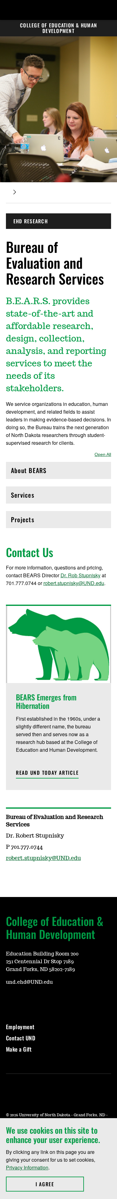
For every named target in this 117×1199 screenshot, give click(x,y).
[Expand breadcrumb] (14, 192)
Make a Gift (19, 1049)
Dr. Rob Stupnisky (80, 575)
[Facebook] (10, 1000)
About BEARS (37, 472)
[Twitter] (25, 1000)
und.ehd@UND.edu (29, 982)
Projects (37, 521)
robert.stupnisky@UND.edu (73, 583)
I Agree (60, 1184)
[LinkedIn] (40, 1000)
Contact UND (21, 1038)
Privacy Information (27, 1167)
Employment (20, 1027)
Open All (103, 454)
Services (37, 496)
